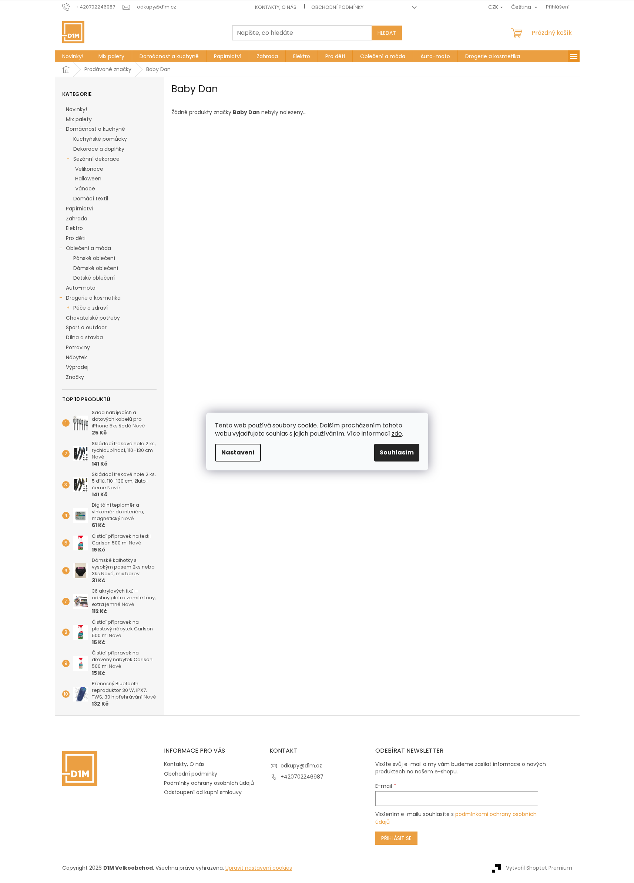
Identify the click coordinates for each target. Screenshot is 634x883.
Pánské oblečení (94, 258)
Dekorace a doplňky (98, 149)
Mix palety (79, 119)
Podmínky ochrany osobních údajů (209, 783)
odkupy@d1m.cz (301, 765)
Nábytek (76, 357)
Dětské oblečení (94, 277)
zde (397, 433)
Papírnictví (79, 208)
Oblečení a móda (88, 248)
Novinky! (76, 109)
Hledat (387, 33)
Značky (75, 377)
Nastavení (238, 452)
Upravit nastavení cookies (258, 868)
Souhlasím (397, 452)
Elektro (74, 228)
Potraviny (78, 347)
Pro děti (75, 238)
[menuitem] (73, 56)
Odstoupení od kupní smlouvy (203, 792)
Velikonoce (89, 169)
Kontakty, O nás (275, 7)
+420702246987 (302, 776)
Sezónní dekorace (96, 159)
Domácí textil (90, 198)
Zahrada (76, 218)
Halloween (88, 178)
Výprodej (77, 367)
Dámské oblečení (95, 268)
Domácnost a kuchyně (95, 129)
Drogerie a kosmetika (93, 297)
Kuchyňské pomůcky (100, 139)
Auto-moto (80, 287)
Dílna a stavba (84, 337)
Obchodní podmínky (337, 7)
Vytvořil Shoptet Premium (539, 867)
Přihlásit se (396, 838)
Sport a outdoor (86, 327)
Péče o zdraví (90, 307)
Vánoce (85, 188)
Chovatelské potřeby (93, 317)
